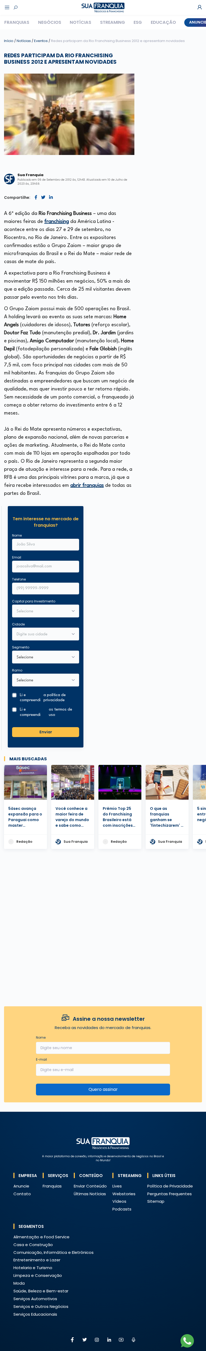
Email (16, 557)
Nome (17, 535)
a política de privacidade (54, 697)
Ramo (17, 670)
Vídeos (119, 1201)
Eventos (41, 40)
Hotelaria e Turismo (32, 1267)
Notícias (80, 22)
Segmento (20, 647)
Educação (163, 22)
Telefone (19, 579)
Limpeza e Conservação (37, 1275)
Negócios (49, 22)
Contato (22, 1194)
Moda (19, 1283)
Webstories (123, 1194)
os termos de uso (60, 712)
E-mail (41, 1059)
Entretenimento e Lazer (36, 1260)
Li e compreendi (43, 697)
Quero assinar (103, 1089)
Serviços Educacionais (35, 1314)
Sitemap (155, 1201)
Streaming (112, 22)
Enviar (45, 732)
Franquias (16, 22)
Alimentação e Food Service (41, 1237)
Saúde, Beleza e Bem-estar (40, 1291)
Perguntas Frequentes (169, 1194)
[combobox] (42, 634)
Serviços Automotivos (35, 1298)
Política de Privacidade (170, 1186)
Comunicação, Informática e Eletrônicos (53, 1252)
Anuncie (21, 1186)
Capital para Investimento (33, 601)
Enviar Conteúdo (90, 1186)
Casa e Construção (33, 1244)
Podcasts (121, 1209)
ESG (138, 22)
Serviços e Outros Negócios (40, 1306)
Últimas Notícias (90, 1194)
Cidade (18, 624)
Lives (117, 1186)
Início (8, 40)
